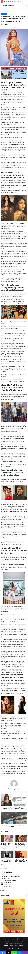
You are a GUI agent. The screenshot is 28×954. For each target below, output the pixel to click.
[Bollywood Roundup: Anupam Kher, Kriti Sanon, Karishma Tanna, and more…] (7, 854)
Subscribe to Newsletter (9, 945)
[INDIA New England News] (8, 5)
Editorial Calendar (18, 943)
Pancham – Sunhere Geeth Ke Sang (12, 876)
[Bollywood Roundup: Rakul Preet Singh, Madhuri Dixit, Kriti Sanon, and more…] (7, 838)
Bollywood (8, 10)
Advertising (12, 943)
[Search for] (26, 5)
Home (3, 10)
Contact (7, 943)
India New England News (14, 789)
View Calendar (3, 890)
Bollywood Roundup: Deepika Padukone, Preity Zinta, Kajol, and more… (21, 860)
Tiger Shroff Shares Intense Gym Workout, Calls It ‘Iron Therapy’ (20, 844)
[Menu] (1, 5)
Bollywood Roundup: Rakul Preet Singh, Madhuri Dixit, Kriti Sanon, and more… (7, 845)
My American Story (8, 872)
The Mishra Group (19, 941)
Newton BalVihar (8, 884)
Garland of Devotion (8, 888)
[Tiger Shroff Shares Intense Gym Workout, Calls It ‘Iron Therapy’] (21, 838)
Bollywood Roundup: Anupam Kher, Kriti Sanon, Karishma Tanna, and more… (7, 860)
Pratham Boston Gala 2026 (10, 880)
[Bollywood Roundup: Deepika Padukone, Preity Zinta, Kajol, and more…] (21, 854)
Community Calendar (19, 945)
